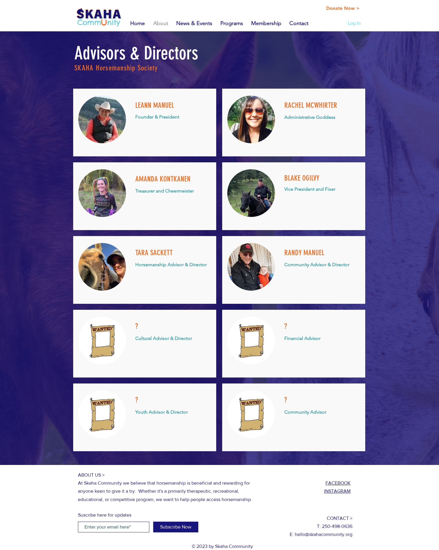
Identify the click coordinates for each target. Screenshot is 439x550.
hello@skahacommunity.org (323, 534)
